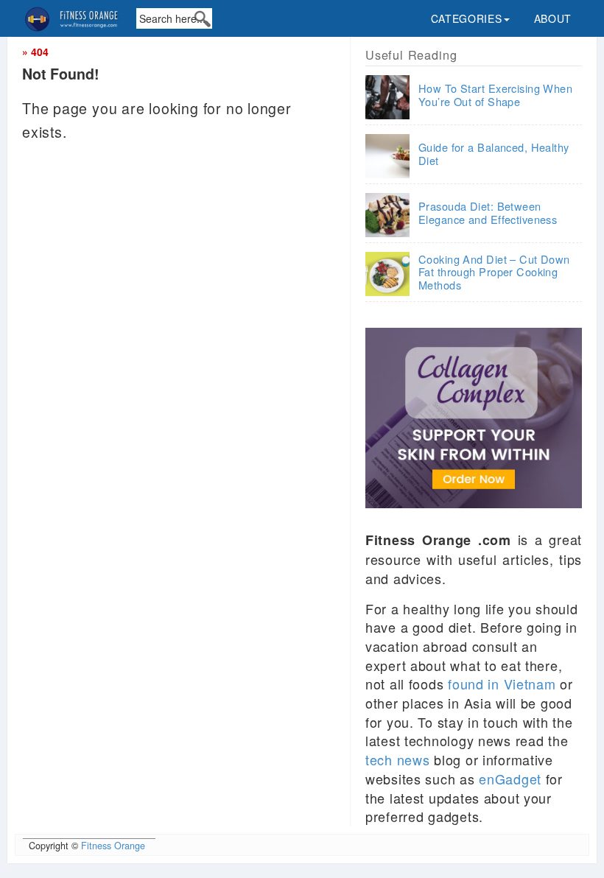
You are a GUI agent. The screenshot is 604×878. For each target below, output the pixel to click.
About (553, 18)
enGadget (510, 778)
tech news (397, 759)
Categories (466, 18)
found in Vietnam (502, 683)
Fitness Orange (113, 845)
